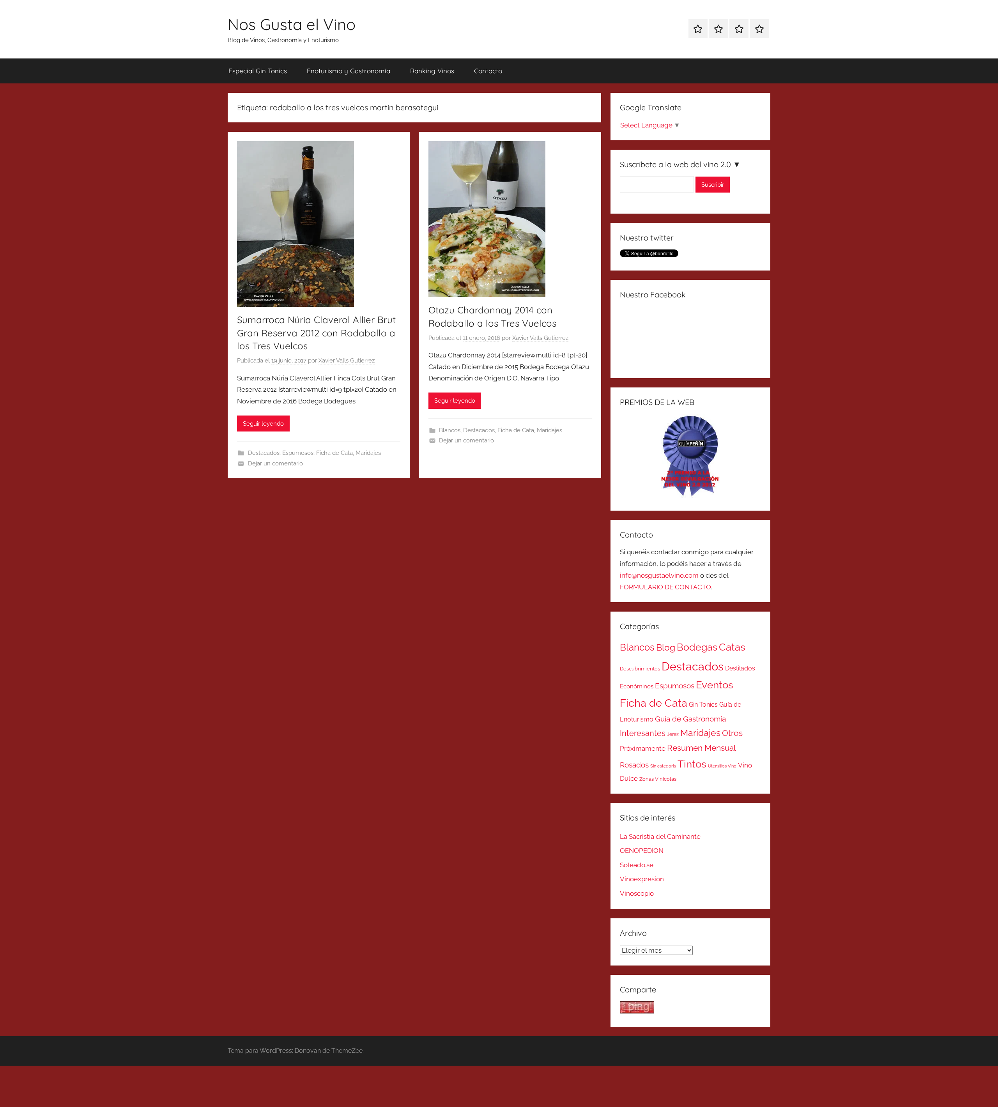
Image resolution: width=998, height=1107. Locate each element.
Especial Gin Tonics (257, 71)
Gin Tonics (703, 704)
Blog (665, 647)
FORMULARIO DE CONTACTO (665, 587)
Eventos (714, 685)
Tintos (692, 764)
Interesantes (642, 733)
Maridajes (368, 452)
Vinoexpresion (642, 879)
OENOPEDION (642, 850)
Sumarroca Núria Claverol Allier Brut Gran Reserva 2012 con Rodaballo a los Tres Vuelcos (316, 333)
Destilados (740, 668)
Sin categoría (663, 766)
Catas (732, 647)
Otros (732, 733)
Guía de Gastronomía (690, 718)
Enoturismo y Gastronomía (348, 71)
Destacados (264, 452)
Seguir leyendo (263, 423)
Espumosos (297, 452)
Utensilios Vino (722, 766)
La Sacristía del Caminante (660, 836)
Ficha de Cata (334, 452)
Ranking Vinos (432, 71)
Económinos (636, 686)
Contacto (488, 71)
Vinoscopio (637, 893)
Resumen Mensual (701, 748)
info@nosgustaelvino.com (659, 575)
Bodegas (697, 647)
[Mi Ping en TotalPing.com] (637, 1011)
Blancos (449, 430)
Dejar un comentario (275, 463)
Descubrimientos (640, 669)
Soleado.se (636, 865)
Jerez (673, 734)
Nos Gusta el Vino (292, 24)
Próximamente (642, 748)
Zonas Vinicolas (657, 779)
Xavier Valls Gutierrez (347, 360)
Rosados (634, 764)
